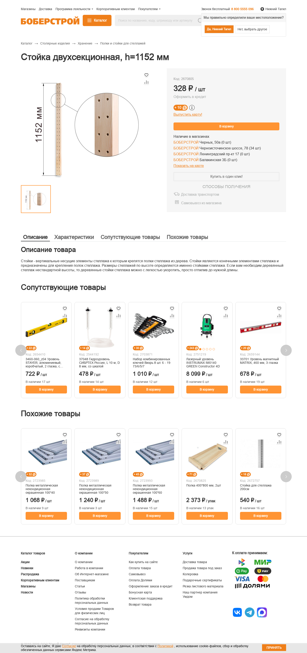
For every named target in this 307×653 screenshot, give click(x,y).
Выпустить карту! (188, 114)
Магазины (28, 586)
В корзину (226, 126)
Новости (27, 592)
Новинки (27, 568)
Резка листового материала (203, 586)
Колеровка (190, 574)
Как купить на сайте (143, 562)
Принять (274, 647)
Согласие (69, 646)
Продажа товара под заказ (202, 568)
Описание (35, 237)
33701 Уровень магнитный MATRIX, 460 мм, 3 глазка (259, 360)
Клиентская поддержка (145, 598)
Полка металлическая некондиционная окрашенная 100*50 (95, 489)
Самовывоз (137, 574)
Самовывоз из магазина (201, 203)
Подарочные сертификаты (202, 580)
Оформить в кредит (190, 97)
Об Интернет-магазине (92, 574)
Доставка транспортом (200, 194)
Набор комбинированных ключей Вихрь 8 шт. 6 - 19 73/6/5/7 (151, 362)
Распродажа (30, 574)
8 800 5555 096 (242, 9)
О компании (84, 562)
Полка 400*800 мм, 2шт (203, 485)
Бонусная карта (140, 592)
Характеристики (74, 237)
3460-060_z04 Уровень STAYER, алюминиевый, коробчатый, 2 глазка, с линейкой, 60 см (43, 362)
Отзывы (80, 592)
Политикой (165, 646)
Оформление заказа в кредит (150, 586)
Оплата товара (140, 568)
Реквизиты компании (90, 629)
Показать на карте (189, 166)
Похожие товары (187, 237)
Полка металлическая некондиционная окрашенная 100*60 (149, 489)
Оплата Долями (140, 580)
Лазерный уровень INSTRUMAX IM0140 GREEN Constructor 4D (203, 362)
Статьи (80, 586)
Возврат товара (140, 604)
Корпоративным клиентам (40, 580)
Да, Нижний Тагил (219, 29)
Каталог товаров (33, 553)
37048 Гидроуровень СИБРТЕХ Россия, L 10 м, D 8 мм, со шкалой (99, 362)
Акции (25, 562)
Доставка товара (195, 562)
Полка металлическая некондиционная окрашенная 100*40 (42, 489)
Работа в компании (89, 568)
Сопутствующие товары (130, 237)
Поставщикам (85, 580)
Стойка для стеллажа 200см (255, 487)
